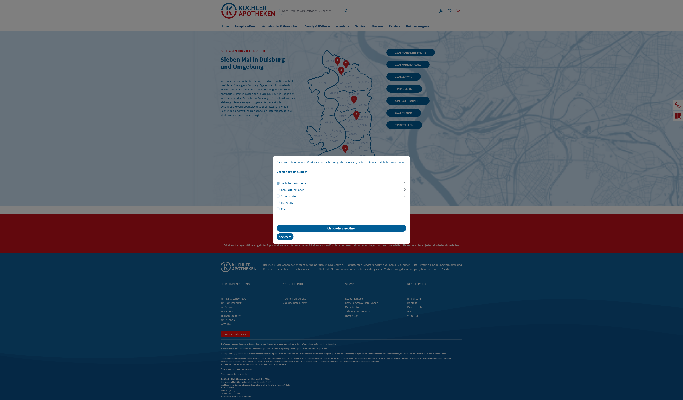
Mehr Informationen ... (393, 162)
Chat (284, 209)
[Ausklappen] (404, 182)
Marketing (287, 202)
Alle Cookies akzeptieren (341, 228)
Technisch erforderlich (294, 183)
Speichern (285, 237)
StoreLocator (289, 196)
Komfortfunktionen (292, 189)
